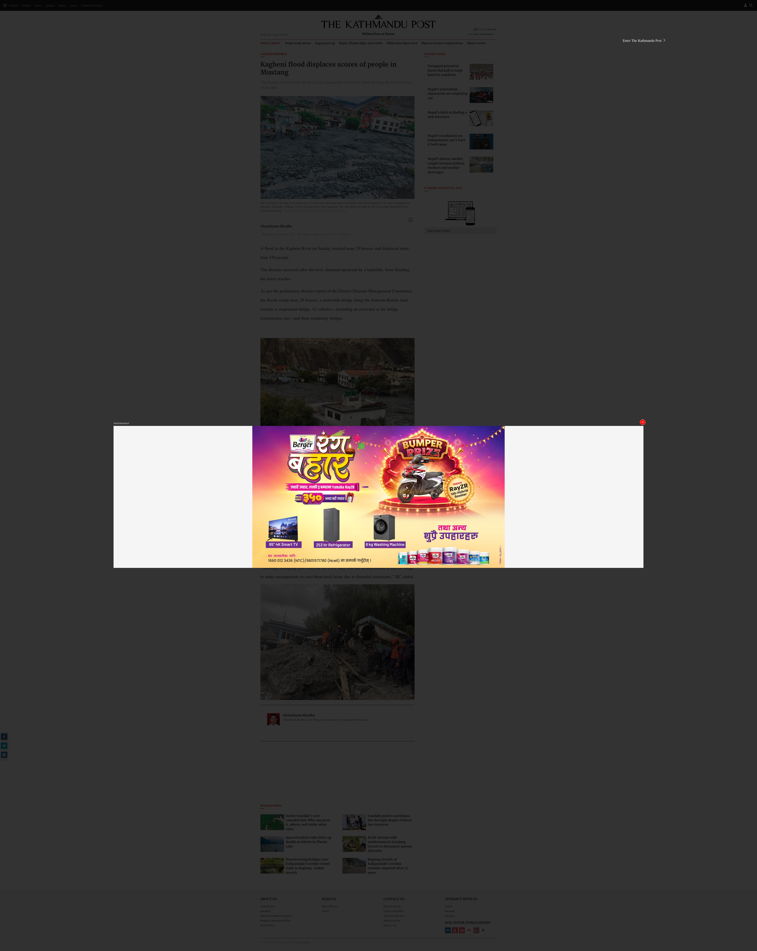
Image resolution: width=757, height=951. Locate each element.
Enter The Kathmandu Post (643, 40)
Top (749, 920)
